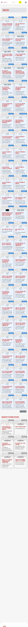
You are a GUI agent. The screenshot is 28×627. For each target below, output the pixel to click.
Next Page (22, 411)
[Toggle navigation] (25, 2)
